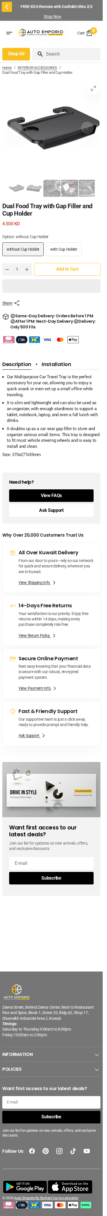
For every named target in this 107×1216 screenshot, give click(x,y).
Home (7, 68)
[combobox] (72, 54)
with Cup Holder (66, 251)
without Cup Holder (24, 251)
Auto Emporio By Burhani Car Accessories (46, 1198)
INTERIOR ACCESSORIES (37, 68)
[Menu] (9, 33)
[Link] (51, 568)
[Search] (38, 54)
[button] (51, 286)
